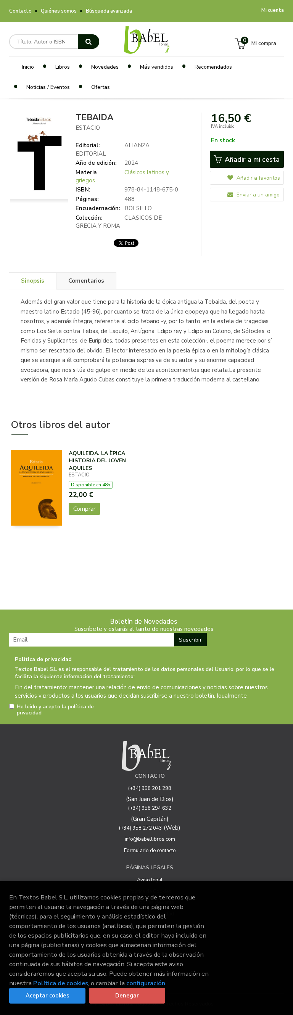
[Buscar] (88, 41)
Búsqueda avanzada (109, 11)
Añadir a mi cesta (251, 159)
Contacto (20, 11)
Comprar (84, 509)
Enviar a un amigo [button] (257, 194)
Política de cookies (60, 983)
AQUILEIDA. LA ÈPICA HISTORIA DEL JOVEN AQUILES (97, 461)
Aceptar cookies (47, 995)
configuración (145, 983)
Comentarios (86, 281)
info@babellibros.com (150, 839)
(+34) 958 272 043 (140, 828)
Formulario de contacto (150, 850)
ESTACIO (88, 128)
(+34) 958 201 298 (149, 788)
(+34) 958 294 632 (149, 808)
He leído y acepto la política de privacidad (55, 710)
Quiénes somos (59, 11)
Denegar (127, 995)
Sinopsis (32, 281)
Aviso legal (150, 880)
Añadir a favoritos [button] (257, 178)
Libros (62, 67)
